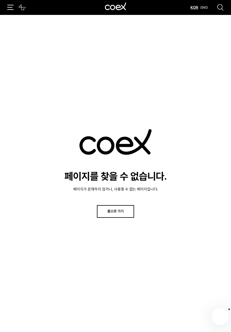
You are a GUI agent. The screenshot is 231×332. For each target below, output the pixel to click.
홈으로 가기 (115, 211)
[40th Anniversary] (22, 7)
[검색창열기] (220, 7)
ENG (204, 7)
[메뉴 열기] (10, 7)
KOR (194, 7)
